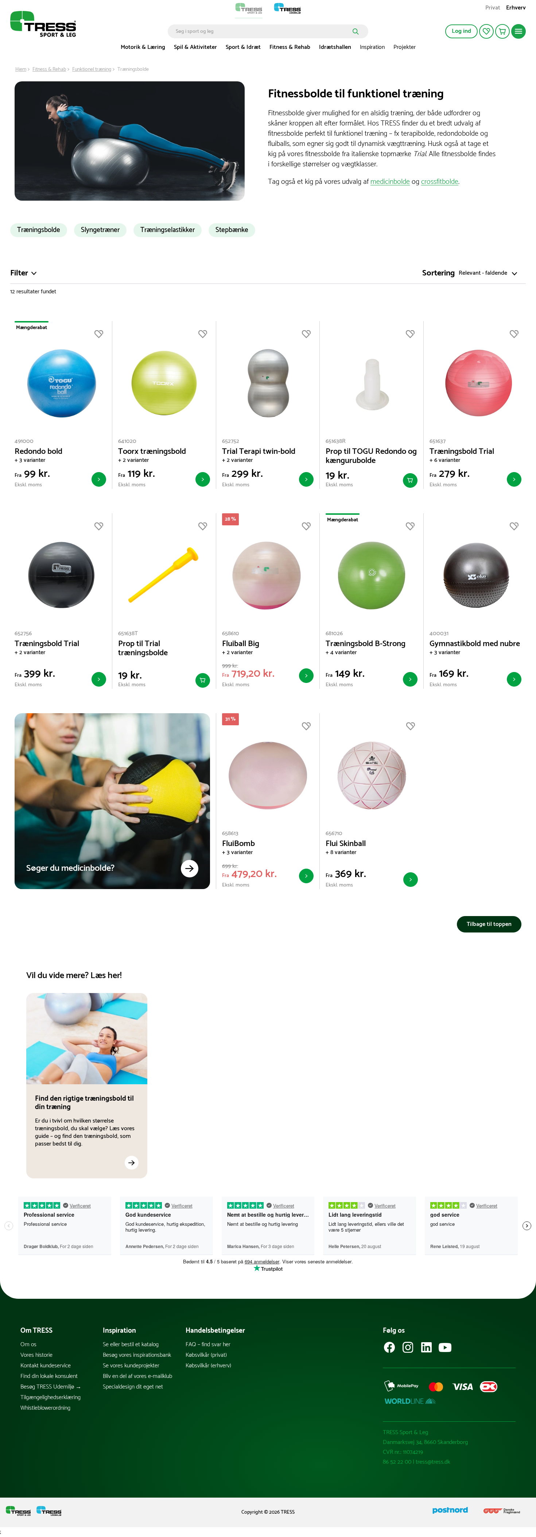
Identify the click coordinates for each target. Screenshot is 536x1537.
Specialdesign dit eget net (133, 1387)
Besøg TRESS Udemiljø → (50, 1387)
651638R (336, 441)
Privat (492, 8)
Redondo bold (38, 451)
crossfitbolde (439, 182)
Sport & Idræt (243, 47)
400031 (439, 633)
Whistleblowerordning (45, 1408)
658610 (230, 633)
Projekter (404, 47)
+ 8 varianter (341, 852)
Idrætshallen (335, 47)
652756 (23, 633)
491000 (24, 441)
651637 (438, 441)
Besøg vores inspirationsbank (137, 1355)
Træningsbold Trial (462, 451)
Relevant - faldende (483, 273)
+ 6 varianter (445, 460)
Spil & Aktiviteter (195, 47)
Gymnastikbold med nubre (475, 644)
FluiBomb (238, 844)
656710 (334, 833)
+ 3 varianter (30, 460)
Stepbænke (231, 230)
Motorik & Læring (143, 47)
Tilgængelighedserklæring (50, 1397)
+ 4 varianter (341, 652)
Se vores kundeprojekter (131, 1366)
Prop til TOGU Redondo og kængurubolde (371, 456)
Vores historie (36, 1355)
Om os (28, 1344)
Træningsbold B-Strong (365, 644)
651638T (128, 633)
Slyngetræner (100, 230)
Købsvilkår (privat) (206, 1355)
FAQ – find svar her (208, 1344)
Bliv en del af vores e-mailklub (137, 1376)
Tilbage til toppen (489, 924)
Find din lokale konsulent (49, 1376)
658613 (230, 833)
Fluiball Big (240, 644)
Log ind (461, 31)
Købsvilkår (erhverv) (208, 1366)
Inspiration (372, 47)
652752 (230, 441)
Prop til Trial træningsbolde (143, 649)
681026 (334, 633)
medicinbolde (390, 182)
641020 (127, 441)
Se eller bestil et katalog (131, 1344)
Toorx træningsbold (152, 451)
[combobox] (262, 31)
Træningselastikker (167, 230)
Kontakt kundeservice (45, 1366)
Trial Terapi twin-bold (258, 451)
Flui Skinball (346, 844)
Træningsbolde (38, 230)
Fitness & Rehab (289, 47)
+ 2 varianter (133, 460)
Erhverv (516, 8)
